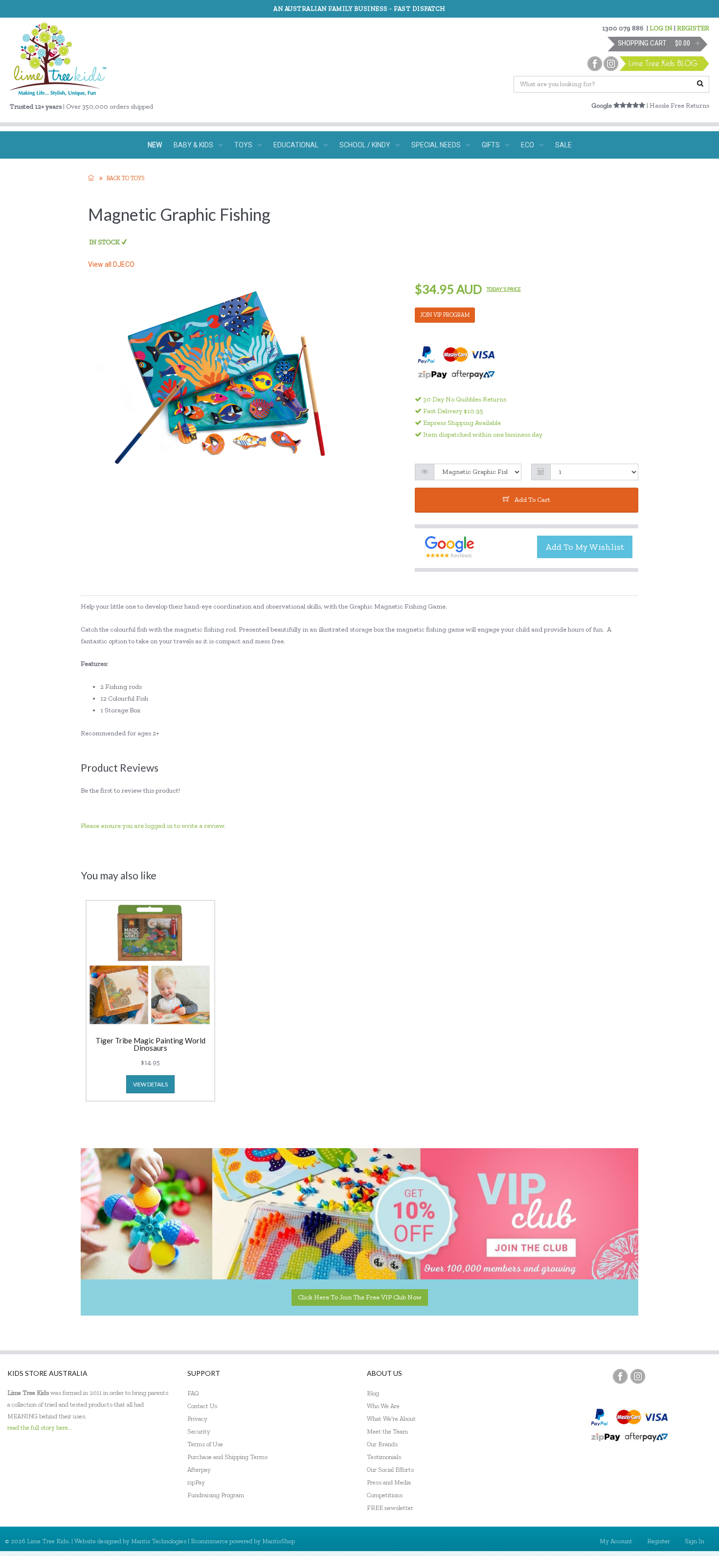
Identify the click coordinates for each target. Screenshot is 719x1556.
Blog (373, 1393)
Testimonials (384, 1457)
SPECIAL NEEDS (436, 145)
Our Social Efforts (390, 1469)
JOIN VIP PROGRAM (445, 314)
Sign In (694, 1541)
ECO (527, 145)
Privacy (197, 1418)
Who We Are (383, 1406)
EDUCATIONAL (295, 145)
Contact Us (202, 1406)
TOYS (243, 145)
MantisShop (278, 1541)
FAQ (193, 1393)
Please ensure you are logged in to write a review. (153, 826)
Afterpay (199, 1469)
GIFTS (491, 145)
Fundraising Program (215, 1495)
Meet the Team (387, 1431)
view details (150, 1084)
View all (111, 264)
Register (658, 1541)
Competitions (385, 1495)
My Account (616, 1541)
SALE (563, 145)
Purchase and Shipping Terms (227, 1457)
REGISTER (693, 28)
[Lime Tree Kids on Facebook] (620, 1376)
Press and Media (389, 1482)
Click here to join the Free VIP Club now (360, 1297)
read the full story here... (39, 1427)
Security (198, 1431)
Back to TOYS (125, 178)
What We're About (391, 1418)
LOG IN (661, 28)
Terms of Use (205, 1444)
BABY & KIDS (193, 145)
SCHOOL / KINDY (364, 145)
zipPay (196, 1482)
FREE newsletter (390, 1507)
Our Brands (382, 1444)
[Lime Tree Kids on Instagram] (637, 1376)
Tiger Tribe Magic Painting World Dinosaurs (150, 1044)
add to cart (532, 499)
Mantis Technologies (158, 1541)
